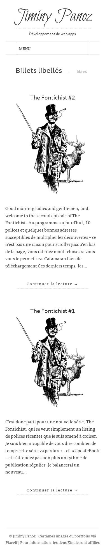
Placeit (11, 542)
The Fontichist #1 (52, 310)
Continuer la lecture (52, 283)
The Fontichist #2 (52, 97)
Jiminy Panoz (52, 16)
